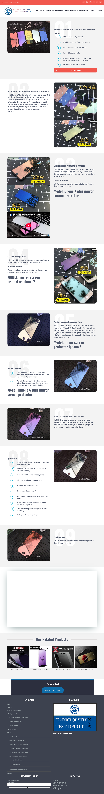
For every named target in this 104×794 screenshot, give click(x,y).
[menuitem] (38, 10)
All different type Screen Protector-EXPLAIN (19, 752)
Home (9, 704)
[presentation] (9, 659)
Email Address (10, 782)
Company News (13, 736)
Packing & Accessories (13, 714)
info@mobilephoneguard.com (14, 2)
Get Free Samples (52, 690)
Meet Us (10, 707)
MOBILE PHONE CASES (17, 760)
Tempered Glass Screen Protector (15, 710)
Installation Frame (14, 725)
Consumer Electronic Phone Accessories (18, 756)
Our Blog (10, 733)
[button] (51, 672)
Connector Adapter (16, 764)
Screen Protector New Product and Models (19, 744)
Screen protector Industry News (17, 740)
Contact (10, 773)
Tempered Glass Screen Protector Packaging (19, 717)
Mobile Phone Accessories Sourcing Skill (18, 769)
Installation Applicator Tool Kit (16, 721)
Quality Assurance (12, 729)
